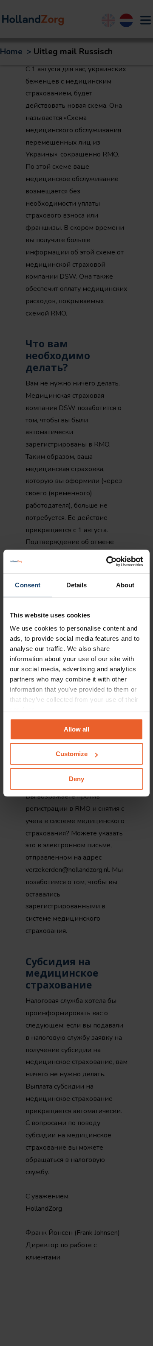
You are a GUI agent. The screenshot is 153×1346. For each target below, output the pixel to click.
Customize (72, 753)
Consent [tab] (27, 585)
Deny (76, 778)
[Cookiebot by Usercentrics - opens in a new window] (108, 561)
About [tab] (125, 585)
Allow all (76, 729)
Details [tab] (76, 585)
